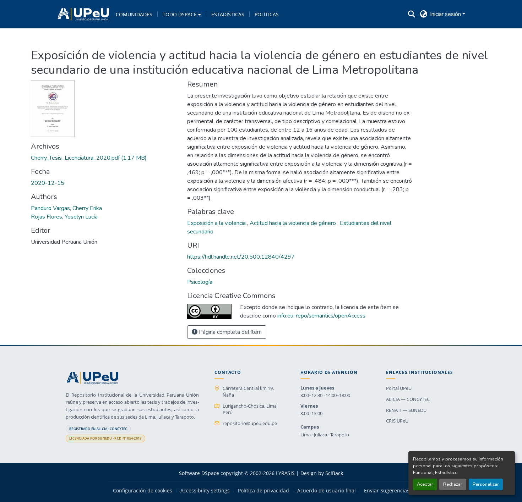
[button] (83, 14)
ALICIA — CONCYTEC (408, 399)
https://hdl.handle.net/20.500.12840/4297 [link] (241, 257)
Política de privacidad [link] (263, 490)
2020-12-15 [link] (47, 183)
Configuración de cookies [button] (142, 490)
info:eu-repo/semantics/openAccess (321, 316)
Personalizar (486, 484)
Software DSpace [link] (199, 473)
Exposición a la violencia (217, 223)
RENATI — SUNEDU (406, 410)
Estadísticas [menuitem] (227, 14)
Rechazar (452, 484)
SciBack (334, 473)
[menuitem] (182, 14)
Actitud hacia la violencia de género (293, 223)
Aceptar (425, 484)
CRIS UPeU (397, 421)
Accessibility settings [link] (205, 490)
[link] (105, 158)
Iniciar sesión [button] (446, 14)
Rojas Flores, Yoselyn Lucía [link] (64, 217)
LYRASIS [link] (285, 473)
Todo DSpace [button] (180, 14)
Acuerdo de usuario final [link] (326, 490)
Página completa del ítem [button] (229, 332)
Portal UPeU (399, 388)
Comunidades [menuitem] (134, 14)
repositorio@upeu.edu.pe (250, 423)
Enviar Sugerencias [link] (386, 490)
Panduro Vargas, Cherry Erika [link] (66, 208)
